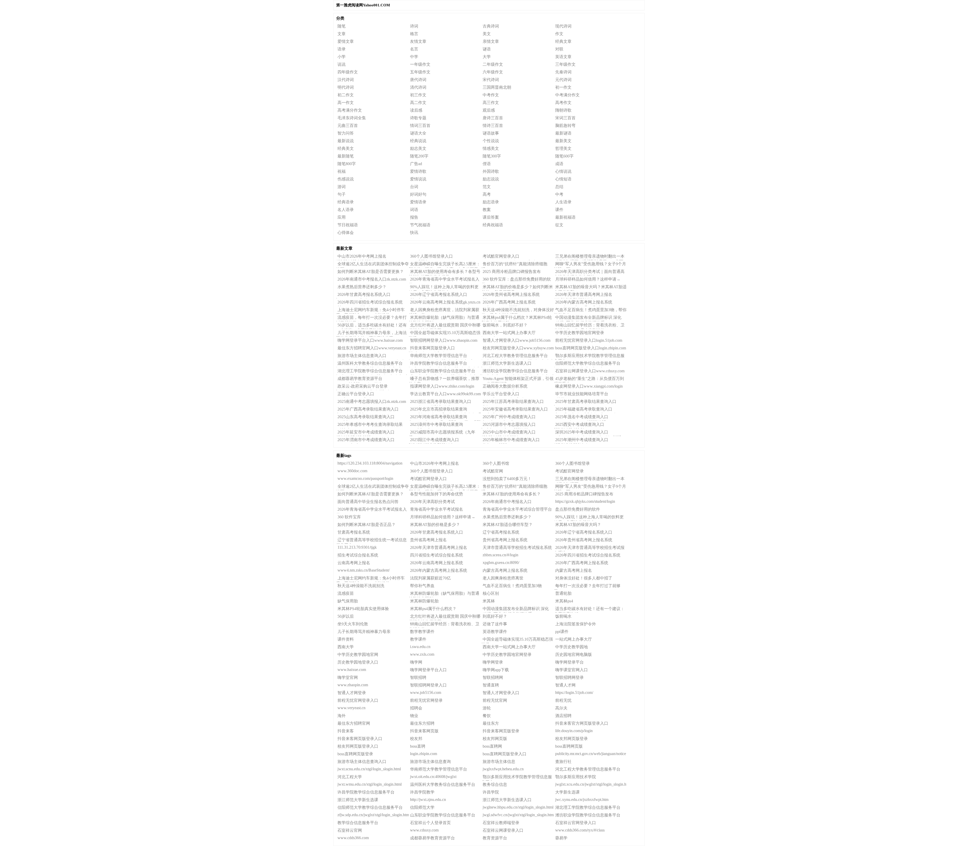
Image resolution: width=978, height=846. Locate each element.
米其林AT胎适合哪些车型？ (508, 524)
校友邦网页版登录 (571, 738)
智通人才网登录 (351, 693)
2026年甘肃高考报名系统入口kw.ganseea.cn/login (363, 295)
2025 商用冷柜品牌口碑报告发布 (512, 271)
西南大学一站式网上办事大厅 (509, 647)
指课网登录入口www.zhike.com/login (442, 386)
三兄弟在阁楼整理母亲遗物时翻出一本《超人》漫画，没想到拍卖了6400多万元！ (589, 257)
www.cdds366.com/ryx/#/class (580, 830)
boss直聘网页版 (569, 746)
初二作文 (345, 95)
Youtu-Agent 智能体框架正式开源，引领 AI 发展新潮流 (517, 379)
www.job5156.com (425, 692)
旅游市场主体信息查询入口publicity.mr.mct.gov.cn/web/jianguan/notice (371, 356)
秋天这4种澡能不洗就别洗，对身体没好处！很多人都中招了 (517, 311)
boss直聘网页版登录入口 (504, 754)
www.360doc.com (352, 471)
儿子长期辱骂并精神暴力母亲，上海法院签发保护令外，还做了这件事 (371, 334)
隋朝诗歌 (563, 110)
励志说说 (491, 179)
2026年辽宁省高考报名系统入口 (583, 532)
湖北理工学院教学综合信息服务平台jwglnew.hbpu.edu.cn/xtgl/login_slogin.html (371, 372)
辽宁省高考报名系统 (501, 532)
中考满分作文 (567, 95)
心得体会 (345, 232)
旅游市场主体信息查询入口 (361, 761)
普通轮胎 (563, 593)
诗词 (414, 26)
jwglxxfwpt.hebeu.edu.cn (503, 769)
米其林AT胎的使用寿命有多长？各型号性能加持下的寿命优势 (444, 272)
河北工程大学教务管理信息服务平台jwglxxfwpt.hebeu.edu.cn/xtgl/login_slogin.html (517, 356)
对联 (559, 49)
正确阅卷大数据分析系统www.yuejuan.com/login (504, 387)
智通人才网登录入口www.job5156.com (516, 340)
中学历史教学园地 (571, 647)
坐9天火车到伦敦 (352, 624)
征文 (559, 225)
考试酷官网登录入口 (428, 479)
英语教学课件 (495, 631)
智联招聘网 (493, 677)
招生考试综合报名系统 (357, 555)
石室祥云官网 (349, 830)
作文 (559, 34)
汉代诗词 (345, 79)
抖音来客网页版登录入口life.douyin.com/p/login (432, 349)
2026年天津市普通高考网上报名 (438, 547)
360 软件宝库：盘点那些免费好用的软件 (516, 280)
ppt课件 (561, 631)
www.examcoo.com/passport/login (365, 478)
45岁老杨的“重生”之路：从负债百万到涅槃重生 (589, 379)
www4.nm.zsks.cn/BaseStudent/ (363, 570)
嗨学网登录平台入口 (428, 670)
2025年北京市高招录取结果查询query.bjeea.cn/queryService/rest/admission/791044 (445, 410)
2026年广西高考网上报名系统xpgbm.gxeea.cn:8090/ (508, 303)
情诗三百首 (493, 125)
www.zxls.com (422, 654)
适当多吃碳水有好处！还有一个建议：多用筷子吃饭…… (589, 609)
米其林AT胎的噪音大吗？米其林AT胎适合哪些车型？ (590, 288)
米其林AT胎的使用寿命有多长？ (512, 494)
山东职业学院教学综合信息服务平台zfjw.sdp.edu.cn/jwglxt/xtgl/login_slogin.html (445, 372)
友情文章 (418, 41)
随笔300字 (492, 156)
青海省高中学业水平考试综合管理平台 (517, 509)
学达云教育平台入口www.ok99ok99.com (445, 394)
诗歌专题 (418, 118)
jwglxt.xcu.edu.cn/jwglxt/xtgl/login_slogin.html (591, 784)
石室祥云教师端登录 (501, 823)
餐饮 (487, 715)
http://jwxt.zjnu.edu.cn (428, 799)
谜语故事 (491, 133)
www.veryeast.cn (351, 708)
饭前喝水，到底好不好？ (505, 325)
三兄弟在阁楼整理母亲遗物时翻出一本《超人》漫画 (589, 480)
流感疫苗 (345, 593)
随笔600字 (564, 156)
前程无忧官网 (495, 700)
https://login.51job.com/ (574, 692)
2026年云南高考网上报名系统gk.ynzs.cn (445, 302)
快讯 (414, 232)
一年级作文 (420, 64)
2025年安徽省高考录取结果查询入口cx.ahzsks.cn (514, 410)
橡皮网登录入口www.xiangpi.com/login (589, 386)
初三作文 (418, 95)
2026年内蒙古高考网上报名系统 (438, 570)
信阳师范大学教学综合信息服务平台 (370, 807)
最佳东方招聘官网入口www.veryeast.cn (371, 348)
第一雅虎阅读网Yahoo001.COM (363, 5)
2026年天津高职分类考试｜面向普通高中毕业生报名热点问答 (589, 272)
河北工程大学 (349, 777)
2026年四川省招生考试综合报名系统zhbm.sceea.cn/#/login (369, 303)
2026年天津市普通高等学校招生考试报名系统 (589, 548)
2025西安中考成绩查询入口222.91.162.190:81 (579, 425)
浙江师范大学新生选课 (357, 800)
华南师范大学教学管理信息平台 (438, 769)
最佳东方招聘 (422, 723)
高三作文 (491, 102)
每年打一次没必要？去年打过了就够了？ (587, 587)
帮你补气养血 (422, 586)
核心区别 (491, 593)
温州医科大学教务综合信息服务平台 (442, 784)
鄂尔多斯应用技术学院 (575, 777)
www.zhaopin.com (352, 685)
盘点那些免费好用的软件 (577, 509)
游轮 (487, 708)
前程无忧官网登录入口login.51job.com (588, 340)
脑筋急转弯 (565, 125)
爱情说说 (418, 179)
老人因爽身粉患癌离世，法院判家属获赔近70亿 (444, 311)
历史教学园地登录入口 (357, 662)
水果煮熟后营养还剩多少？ (361, 287)
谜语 (487, 49)
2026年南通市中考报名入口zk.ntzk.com (371, 279)
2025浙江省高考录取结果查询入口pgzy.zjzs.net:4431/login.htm (440, 402)
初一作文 (563, 87)
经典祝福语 (493, 225)
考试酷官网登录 (569, 471)
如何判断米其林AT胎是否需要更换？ (370, 271)
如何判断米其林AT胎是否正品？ (366, 524)
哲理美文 (563, 148)
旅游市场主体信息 (499, 761)
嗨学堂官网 (347, 677)
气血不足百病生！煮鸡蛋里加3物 (512, 586)
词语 (414, 209)
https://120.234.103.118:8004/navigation (369, 463)
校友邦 (416, 738)
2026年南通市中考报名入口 (507, 501)
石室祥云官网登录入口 (575, 823)
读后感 (416, 110)
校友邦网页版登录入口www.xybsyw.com (518, 348)
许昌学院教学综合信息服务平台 (366, 792)
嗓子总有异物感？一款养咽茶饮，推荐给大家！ (444, 379)
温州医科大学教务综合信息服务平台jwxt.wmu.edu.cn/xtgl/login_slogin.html (369, 364)
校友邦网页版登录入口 (357, 746)
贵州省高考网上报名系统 (505, 540)
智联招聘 (418, 677)
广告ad (416, 164)
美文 (487, 34)
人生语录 (563, 202)
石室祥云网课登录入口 (503, 830)
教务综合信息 (495, 784)
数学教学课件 (422, 631)
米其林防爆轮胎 (424, 601)
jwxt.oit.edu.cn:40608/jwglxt (433, 776)
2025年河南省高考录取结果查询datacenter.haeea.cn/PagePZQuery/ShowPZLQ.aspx (445, 418)
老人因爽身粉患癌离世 (503, 578)
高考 (487, 194)
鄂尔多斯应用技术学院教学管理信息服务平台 (516, 778)
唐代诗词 (418, 79)
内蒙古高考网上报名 (573, 570)
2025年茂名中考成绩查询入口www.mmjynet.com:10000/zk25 (581, 418)
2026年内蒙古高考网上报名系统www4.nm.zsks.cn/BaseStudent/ (583, 303)
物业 (414, 715)
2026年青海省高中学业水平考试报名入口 (371, 510)
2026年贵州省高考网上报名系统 (583, 540)
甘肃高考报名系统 (353, 532)
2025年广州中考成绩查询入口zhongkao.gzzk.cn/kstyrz (508, 418)
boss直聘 (417, 746)
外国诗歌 (491, 171)
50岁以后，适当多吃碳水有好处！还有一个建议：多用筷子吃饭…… (371, 326)
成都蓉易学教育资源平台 (432, 838)
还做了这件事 (495, 624)
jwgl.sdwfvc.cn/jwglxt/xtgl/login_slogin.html (518, 815)
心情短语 (563, 179)
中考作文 (491, 95)
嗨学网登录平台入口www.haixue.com (370, 340)
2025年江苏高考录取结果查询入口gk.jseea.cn (512, 402)
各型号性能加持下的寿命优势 (436, 494)
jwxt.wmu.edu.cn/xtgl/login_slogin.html (369, 784)
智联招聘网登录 (569, 677)
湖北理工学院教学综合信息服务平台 (587, 807)
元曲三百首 (347, 125)
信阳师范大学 (422, 807)
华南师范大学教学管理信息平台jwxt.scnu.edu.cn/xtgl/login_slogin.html (440, 356)
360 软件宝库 (349, 517)
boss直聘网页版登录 (355, 754)
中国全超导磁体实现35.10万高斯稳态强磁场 (444, 334)
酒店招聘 (563, 715)
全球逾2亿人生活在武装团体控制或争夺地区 (372, 265)
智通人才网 (565, 685)
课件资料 (345, 639)
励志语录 (491, 202)
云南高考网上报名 (353, 563)
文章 (341, 34)
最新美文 (563, 141)
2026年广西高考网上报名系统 (581, 563)
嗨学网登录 (493, 662)
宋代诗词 (491, 79)
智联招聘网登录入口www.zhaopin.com (443, 340)
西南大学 (345, 647)
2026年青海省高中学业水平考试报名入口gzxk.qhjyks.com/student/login (444, 280)
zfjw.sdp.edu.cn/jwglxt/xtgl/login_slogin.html (373, 815)
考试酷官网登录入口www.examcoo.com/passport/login (509, 257)
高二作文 (418, 102)
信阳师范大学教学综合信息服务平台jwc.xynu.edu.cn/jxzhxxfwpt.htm (587, 364)
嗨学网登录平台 (569, 662)
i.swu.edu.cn (420, 646)
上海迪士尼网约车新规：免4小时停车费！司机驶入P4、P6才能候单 (370, 311)
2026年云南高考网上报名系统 (436, 563)
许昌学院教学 (422, 792)
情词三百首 (420, 125)
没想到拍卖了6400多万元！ (507, 479)
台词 (414, 186)
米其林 (489, 601)
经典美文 (345, 148)
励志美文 (418, 148)
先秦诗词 (563, 72)
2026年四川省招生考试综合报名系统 (587, 555)
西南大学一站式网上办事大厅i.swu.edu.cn (508, 334)
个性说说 (491, 141)
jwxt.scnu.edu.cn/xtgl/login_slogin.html (369, 769)
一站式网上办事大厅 (573, 639)
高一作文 (345, 102)
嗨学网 (416, 662)
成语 (559, 164)
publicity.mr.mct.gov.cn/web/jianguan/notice (590, 753)
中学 (414, 57)
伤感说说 (345, 179)
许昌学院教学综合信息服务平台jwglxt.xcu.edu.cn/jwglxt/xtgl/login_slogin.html (445, 364)
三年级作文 (565, 64)
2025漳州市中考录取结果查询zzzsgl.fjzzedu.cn (436, 425)
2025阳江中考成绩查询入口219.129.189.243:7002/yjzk (434, 441)
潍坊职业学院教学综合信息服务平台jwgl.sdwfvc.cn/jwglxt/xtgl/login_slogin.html (517, 372)
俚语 (487, 164)
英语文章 (563, 57)
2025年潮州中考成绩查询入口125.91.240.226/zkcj (581, 441)
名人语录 (345, 209)
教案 (487, 209)
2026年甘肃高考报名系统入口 (436, 532)
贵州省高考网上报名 (428, 540)
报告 (414, 217)
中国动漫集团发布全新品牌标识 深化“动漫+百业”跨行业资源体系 (587, 318)
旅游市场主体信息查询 (430, 761)
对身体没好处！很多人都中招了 (583, 578)
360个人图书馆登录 (572, 463)
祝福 (341, 171)
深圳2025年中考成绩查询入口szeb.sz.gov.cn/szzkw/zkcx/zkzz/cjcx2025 (587, 433)
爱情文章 (345, 41)
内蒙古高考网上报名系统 (505, 570)
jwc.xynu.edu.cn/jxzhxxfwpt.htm (581, 799)
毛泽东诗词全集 (351, 118)
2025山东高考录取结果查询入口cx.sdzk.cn (365, 418)
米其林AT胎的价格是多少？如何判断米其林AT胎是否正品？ (517, 288)
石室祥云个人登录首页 (430, 823)
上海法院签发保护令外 (575, 624)
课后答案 (491, 217)
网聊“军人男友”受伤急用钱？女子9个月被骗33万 (590, 265)
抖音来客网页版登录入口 (359, 738)
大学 (487, 57)
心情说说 (563, 171)
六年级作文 (493, 72)
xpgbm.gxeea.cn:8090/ (501, 562)
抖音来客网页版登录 (501, 731)
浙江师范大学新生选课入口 (507, 800)
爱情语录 (418, 202)
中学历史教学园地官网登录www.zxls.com (579, 334)
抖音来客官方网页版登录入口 (581, 723)
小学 (341, 57)
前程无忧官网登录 (426, 700)
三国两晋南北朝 (497, 87)
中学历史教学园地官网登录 (507, 654)
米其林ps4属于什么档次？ (433, 608)
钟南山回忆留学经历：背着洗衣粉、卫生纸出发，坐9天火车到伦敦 (589, 326)
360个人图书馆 (496, 463)
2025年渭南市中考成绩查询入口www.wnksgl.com (365, 441)
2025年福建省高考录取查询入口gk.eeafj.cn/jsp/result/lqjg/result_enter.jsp (586, 410)
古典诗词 (491, 26)
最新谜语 (563, 133)
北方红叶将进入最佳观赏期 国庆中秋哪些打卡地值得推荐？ (444, 326)
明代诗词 (345, 87)
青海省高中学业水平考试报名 (436, 509)
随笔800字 (346, 164)
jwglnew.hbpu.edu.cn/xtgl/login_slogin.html (518, 807)
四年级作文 (347, 72)
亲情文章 (491, 41)
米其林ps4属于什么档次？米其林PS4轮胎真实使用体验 (516, 318)
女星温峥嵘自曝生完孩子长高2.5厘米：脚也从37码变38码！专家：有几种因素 (444, 265)
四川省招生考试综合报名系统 (436, 555)
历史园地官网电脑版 (573, 654)
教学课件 (418, 639)
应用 (341, 217)
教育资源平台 (495, 838)
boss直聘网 (492, 746)
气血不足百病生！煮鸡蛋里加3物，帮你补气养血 (590, 311)
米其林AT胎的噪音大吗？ (578, 524)
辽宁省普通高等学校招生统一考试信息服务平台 (371, 541)
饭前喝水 (563, 616)
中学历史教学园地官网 (357, 654)
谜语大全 (418, 133)
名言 (414, 49)
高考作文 (563, 102)
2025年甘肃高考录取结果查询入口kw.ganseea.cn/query (585, 402)
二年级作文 (493, 64)
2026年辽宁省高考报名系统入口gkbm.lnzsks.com (438, 295)
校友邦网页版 (495, 738)
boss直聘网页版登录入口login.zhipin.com (590, 348)
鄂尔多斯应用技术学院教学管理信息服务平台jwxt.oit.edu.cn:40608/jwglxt (589, 356)
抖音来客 (345, 731)
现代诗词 (563, 26)
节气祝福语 (420, 225)
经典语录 (345, 202)
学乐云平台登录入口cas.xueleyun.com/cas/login (503, 395)
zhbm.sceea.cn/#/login (500, 555)
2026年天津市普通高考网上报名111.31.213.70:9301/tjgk (583, 295)
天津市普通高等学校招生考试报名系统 (517, 547)
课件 (559, 209)
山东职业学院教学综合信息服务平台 (442, 815)
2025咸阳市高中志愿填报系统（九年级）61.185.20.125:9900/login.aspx (442, 433)
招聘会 (416, 708)
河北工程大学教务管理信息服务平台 (587, 769)
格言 (414, 34)
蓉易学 (561, 838)
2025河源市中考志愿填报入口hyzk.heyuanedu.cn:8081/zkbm (508, 425)
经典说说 (418, 141)
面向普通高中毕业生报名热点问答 (368, 501)
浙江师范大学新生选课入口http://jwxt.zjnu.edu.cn (506, 364)
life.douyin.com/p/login (574, 731)
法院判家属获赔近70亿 (430, 578)
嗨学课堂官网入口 (571, 670)
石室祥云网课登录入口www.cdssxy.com (589, 371)
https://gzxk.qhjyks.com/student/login (585, 501)
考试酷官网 (493, 471)
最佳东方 (491, 723)
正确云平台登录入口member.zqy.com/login (355, 395)
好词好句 (418, 194)
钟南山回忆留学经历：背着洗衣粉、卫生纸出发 (444, 625)
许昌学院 (491, 792)
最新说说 (345, 141)
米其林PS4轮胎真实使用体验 (363, 608)
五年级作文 (420, 72)
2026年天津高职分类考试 (432, 501)
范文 (487, 186)
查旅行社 (563, 761)
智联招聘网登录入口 (428, 685)
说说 (341, 64)
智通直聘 (491, 685)
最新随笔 (345, 156)
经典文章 (563, 41)
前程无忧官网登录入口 (357, 700)
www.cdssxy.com (424, 830)
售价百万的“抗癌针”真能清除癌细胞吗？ (514, 265)
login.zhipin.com (423, 753)
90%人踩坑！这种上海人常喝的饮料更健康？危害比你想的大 (444, 288)
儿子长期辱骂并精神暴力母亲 (363, 631)
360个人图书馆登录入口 (431, 471)
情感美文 (491, 148)
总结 (559, 186)
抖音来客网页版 (424, 731)
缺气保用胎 (347, 601)
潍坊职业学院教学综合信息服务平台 (587, 815)
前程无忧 (563, 700)
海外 (341, 715)
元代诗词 (563, 79)
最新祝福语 (565, 217)
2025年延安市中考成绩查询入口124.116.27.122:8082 (365, 433)
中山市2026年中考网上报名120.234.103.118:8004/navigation (363, 257)
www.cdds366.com (353, 838)
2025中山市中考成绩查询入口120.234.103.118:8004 (508, 433)
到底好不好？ (495, 616)
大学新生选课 (567, 792)
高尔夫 (561, 708)
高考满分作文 (349, 110)
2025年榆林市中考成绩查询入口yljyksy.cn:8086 (510, 441)
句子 (341, 194)
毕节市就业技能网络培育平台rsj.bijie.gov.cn (581, 395)
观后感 (489, 110)
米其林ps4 (564, 601)
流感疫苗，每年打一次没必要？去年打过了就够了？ (371, 318)
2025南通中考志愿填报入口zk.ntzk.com (371, 401)
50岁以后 (345, 616)
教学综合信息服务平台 (357, 823)
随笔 (341, 26)
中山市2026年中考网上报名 (434, 463)
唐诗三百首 (493, 118)
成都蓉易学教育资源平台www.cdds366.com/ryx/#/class (361, 379)
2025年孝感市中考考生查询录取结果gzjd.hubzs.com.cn (369, 425)
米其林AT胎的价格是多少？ (435, 524)
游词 (341, 186)
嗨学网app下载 (496, 670)
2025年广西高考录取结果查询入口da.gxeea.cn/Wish (367, 410)
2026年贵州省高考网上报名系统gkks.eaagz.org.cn (510, 295)
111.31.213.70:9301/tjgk (357, 547)
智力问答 (345, 133)
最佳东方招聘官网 (353, 723)
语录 (341, 49)
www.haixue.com (351, 669)
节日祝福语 (347, 225)
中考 (559, 194)
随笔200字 (419, 156)
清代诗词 (418, 87)
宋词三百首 (565, 118)
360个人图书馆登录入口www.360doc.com (431, 257)
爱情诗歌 (418, 171)
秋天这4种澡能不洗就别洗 (360, 586)
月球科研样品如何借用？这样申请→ (587, 279)
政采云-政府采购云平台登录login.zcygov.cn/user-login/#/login (363, 387)
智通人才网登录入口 (501, 693)
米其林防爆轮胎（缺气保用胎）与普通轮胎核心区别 (444, 318)
